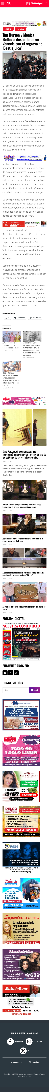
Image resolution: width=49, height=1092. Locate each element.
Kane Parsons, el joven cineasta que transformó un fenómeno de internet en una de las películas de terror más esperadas (24, 454)
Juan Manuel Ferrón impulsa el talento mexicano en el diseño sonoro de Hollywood (23, 539)
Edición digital (34, 1062)
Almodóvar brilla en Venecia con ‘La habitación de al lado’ (11, 345)
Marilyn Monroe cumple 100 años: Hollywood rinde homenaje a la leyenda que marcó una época (22, 505)
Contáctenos (16, 1062)
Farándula (21, 29)
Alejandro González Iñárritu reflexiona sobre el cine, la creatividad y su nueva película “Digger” (23, 573)
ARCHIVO (8, 29)
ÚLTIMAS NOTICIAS (17, 448)
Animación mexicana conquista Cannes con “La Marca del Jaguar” (24, 608)
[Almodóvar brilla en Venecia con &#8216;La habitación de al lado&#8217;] (12, 336)
